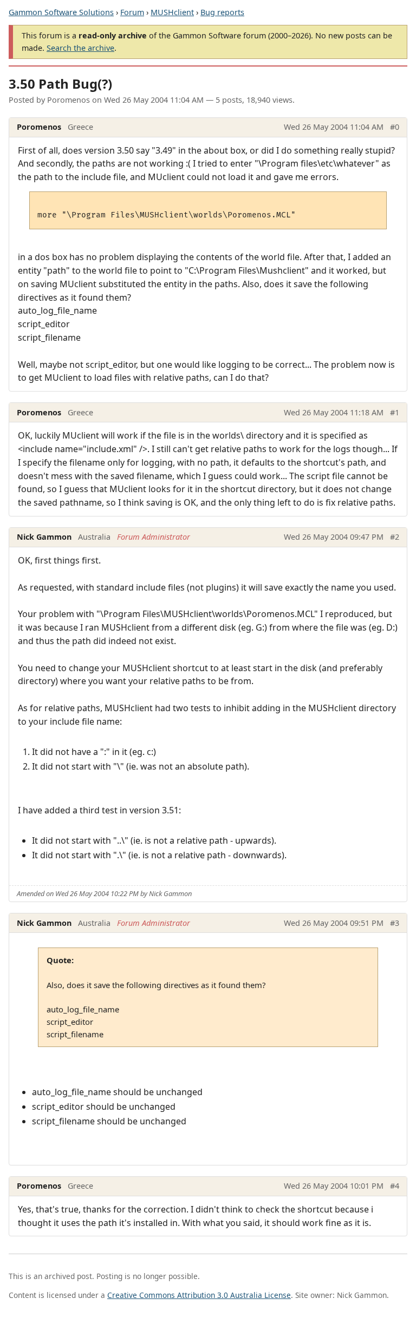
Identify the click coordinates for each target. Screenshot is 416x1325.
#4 (394, 1186)
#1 (394, 412)
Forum (132, 12)
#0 (394, 127)
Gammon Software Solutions (61, 12)
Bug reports (222, 12)
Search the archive (80, 48)
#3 (394, 923)
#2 (394, 537)
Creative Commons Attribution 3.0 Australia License (199, 1295)
